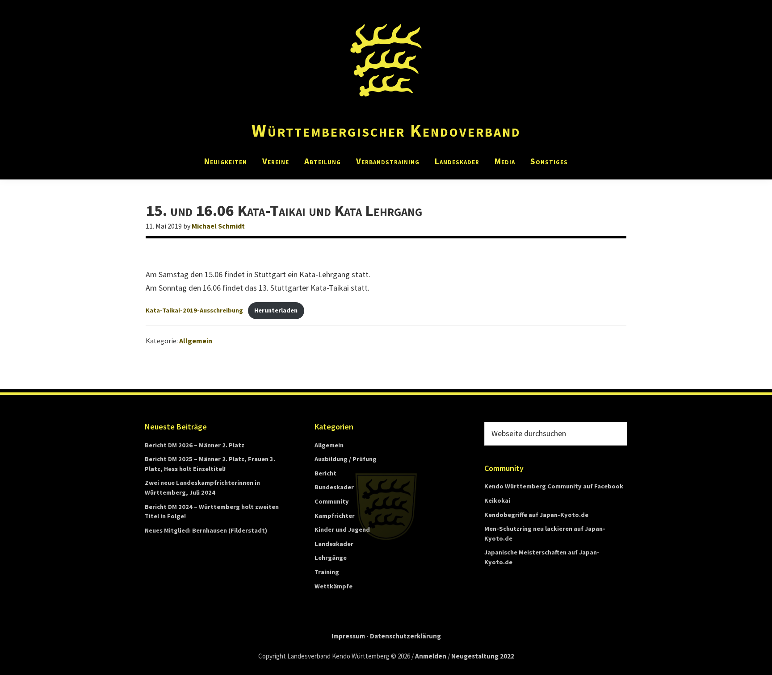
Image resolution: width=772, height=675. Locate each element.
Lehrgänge (331, 558)
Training (327, 572)
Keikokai (497, 500)
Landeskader (334, 544)
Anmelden (430, 656)
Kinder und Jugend (342, 529)
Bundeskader (334, 487)
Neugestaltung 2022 (482, 656)
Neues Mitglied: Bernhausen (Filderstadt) (206, 530)
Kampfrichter (335, 516)
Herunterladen (276, 310)
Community (332, 501)
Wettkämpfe (333, 586)
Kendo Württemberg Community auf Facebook (553, 486)
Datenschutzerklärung (405, 636)
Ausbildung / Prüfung (346, 459)
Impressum (348, 636)
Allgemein (195, 340)
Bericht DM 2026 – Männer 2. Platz (194, 445)
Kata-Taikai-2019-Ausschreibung (194, 310)
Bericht (325, 473)
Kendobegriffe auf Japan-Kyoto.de (536, 515)
